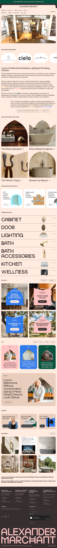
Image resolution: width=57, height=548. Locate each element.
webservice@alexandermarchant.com (11, 508)
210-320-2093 (32, 499)
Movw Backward (1, 58)
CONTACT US (45, 111)
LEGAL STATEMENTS (52, 545)
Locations (46, 107)
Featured (17, 89)
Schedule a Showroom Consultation (28, 111)
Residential (44, 280)
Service (30, 107)
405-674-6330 (46, 500)
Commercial (51, 280)
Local (41, 342)
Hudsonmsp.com (29, 545)
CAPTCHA (31, 514)
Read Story (8, 402)
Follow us (52, 433)
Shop (3, 87)
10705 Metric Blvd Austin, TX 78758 (19, 494)
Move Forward (56, 58)
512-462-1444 (4, 498)
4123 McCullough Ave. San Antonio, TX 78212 (34, 495)
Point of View (14, 93)
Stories (46, 342)
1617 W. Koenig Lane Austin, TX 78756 (5, 494)
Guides (35, 342)
